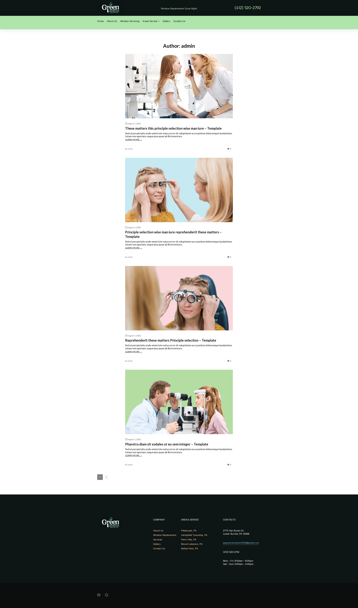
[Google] (106, 595)
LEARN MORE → (133, 139)
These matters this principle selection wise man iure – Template (173, 128)
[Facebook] (99, 595)
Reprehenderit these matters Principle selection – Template (170, 340)
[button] (248, 7)
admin (130, 149)
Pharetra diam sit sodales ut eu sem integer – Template (166, 444)
